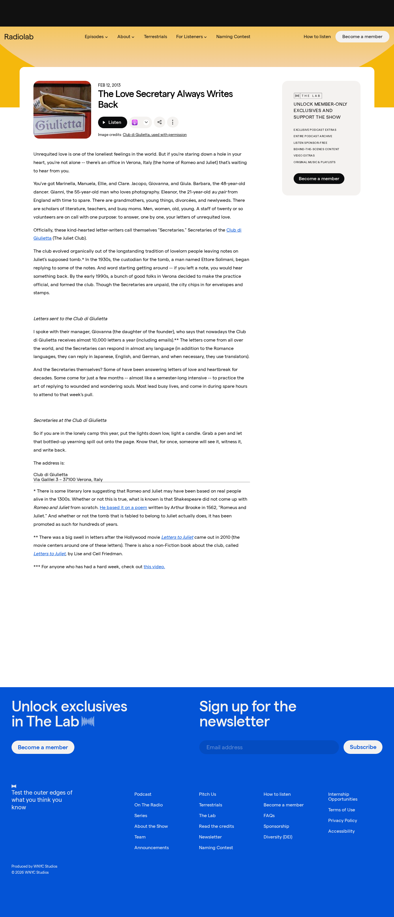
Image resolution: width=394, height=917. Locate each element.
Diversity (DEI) (278, 836)
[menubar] (234, 36)
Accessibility (341, 831)
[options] (173, 122)
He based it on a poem (123, 507)
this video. (154, 566)
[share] (159, 122)
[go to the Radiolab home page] (20, 37)
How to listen (277, 794)
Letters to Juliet (49, 553)
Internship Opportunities (342, 797)
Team (140, 836)
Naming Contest (216, 847)
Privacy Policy (342, 820)
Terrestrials (210, 804)
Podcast (142, 794)
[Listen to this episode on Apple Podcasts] (134, 122)
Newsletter (210, 836)
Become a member (319, 178)
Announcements (151, 847)
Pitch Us (207, 794)
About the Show (151, 826)
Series (140, 815)
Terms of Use (341, 809)
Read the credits (216, 826)
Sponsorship (276, 826)
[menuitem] (96, 36)
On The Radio (148, 804)
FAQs (269, 815)
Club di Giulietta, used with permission (155, 135)
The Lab (52, 721)
